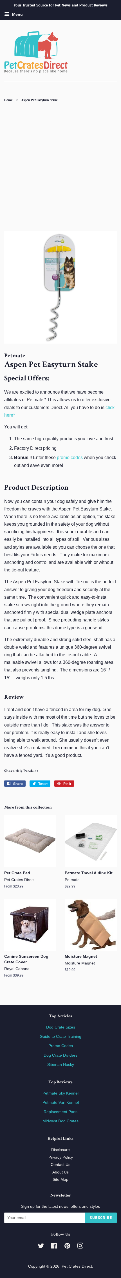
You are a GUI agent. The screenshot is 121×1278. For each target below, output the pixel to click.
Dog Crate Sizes (60, 1027)
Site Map (60, 1179)
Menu (17, 14)
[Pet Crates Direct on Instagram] (80, 1247)
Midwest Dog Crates (60, 1121)
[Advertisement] (60, 166)
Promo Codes (60, 1046)
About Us (60, 1172)
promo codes (70, 457)
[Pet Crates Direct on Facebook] (54, 1247)
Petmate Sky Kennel (60, 1093)
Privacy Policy (60, 1157)
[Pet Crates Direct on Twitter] (41, 1247)
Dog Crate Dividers (60, 1055)
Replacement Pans (60, 1112)
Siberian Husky (60, 1065)
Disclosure (60, 1150)
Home (8, 100)
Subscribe (101, 1217)
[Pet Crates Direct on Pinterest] (67, 1247)
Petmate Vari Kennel (60, 1102)
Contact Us (60, 1165)
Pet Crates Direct (77, 1266)
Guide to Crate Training (60, 1036)
